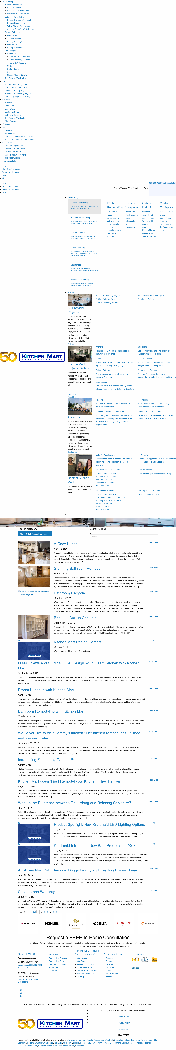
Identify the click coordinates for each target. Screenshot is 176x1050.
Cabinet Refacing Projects (16, 87)
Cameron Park (107, 1040)
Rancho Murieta (136, 1042)
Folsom (109, 961)
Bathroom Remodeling (14, 16)
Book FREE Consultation (88, 950)
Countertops (10, 50)
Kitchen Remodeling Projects (17, 84)
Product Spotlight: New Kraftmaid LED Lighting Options (99, 824)
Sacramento (111, 958)
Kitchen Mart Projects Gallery (78, 366)
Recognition (138, 954)
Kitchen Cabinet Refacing (18, 10)
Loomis (83, 1042)
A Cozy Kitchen (66, 543)
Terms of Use (123, 1016)
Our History (82, 958)
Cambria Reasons (18, 62)
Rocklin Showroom (13, 151)
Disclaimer (123, 1028)
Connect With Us (27, 954)
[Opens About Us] (80, 406)
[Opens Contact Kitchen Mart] (80, 464)
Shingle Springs (45, 1045)
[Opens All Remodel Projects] (80, 299)
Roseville (110, 964)
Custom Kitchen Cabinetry (18, 13)
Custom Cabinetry (12, 111)
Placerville (109, 1042)
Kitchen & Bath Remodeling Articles (33, 534)
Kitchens (8, 102)
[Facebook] (20, 986)
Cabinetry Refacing (13, 41)
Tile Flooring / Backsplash (16, 78)
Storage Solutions (14, 38)
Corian (10, 65)
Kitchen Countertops (16, 7)
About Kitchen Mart (85, 954)
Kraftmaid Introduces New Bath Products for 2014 (95, 845)
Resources (52, 954)
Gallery (5, 99)
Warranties (53, 967)
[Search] (3, 178)
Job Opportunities (12, 157)
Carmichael (119, 1040)
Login (4, 165)
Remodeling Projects (58, 958)
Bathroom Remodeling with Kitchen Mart (51, 711)
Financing (6, 124)
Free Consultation (9, 161)
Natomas (49, 1042)
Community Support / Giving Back (19, 136)
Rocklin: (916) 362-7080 (28, 979)
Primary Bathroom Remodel (19, 20)
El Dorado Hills (112, 973)
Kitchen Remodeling (13, 4)
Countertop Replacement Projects (19, 96)
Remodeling (7, 1)
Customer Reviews (85, 964)
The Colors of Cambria (20, 56)
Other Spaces (10, 121)
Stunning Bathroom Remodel (77, 568)
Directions (23, 967)
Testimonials (10, 133)
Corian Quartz (13, 69)
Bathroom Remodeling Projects (18, 93)
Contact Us (7, 142)
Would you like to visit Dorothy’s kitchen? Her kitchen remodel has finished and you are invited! (79, 735)
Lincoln (109, 970)
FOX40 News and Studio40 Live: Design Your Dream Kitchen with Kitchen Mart (78, 665)
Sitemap (80, 976)
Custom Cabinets (12, 32)
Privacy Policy (124, 1022)
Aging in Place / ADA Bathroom (20, 29)
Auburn (97, 1040)
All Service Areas (112, 954)
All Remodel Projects (76, 309)
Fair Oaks (58, 1042)
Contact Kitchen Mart (78, 479)
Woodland (79, 1045)
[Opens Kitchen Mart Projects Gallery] (80, 353)
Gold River (67, 1042)
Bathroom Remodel (70, 592)
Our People (82, 961)
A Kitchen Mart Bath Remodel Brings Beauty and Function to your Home (77, 870)
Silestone (11, 72)
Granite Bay (40, 1042)
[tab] (84, 206)
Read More (153, 542)
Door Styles (12, 35)
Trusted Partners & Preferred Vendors (21, 139)
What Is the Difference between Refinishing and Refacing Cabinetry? (74, 802)
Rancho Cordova (121, 1042)
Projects (5, 81)
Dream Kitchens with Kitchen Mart (46, 689)
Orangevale (72, 1040)
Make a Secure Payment (15, 154)
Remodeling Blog (56, 961)
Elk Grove (110, 967)
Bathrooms (9, 105)
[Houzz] (20, 996)
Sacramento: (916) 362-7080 (30, 965)
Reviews (8, 130)
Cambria (10, 53)
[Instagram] (21, 989)
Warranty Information (11, 172)
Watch (155, 640)
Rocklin (109, 976)
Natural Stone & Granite (17, 75)
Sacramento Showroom (15, 148)
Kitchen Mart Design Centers (78, 641)
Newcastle (92, 1042)
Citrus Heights (131, 1040)
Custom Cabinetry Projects (16, 90)
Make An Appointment (14, 145)
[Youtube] (21, 993)
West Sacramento (60, 1045)
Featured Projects (85, 1040)
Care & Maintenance (11, 169)
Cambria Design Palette (20, 59)
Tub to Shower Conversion (18, 26)
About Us (6, 127)
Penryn (100, 1042)
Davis (140, 1040)
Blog (4, 175)
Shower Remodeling (16, 23)
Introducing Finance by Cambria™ (46, 759)
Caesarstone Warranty (36, 891)
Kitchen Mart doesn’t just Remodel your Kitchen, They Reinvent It (72, 781)
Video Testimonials (85, 967)
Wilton (71, 1045)
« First (33, 911)
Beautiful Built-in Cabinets (75, 617)
